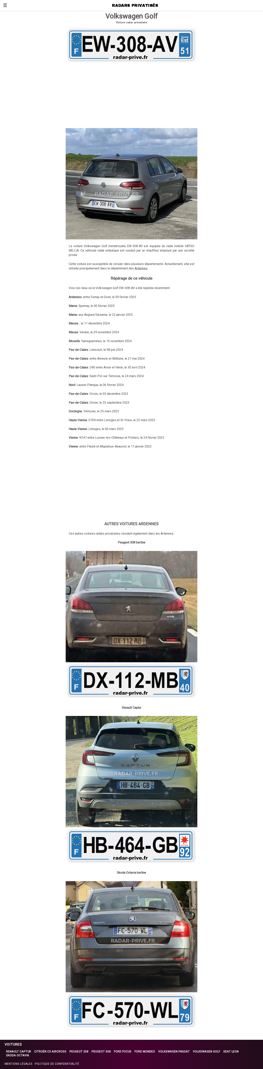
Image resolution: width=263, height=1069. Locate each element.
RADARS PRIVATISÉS (135, 5)
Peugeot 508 (101, 1051)
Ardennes (141, 268)
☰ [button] (5, 5)
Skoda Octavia (17, 1055)
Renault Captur (18, 1051)
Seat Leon (231, 1051)
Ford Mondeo (145, 1051)
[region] (131, 94)
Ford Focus (123, 1051)
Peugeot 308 (79, 1051)
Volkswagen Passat (174, 1051)
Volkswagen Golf (206, 1051)
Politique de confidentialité (57, 1063)
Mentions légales (19, 1063)
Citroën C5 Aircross (50, 1051)
